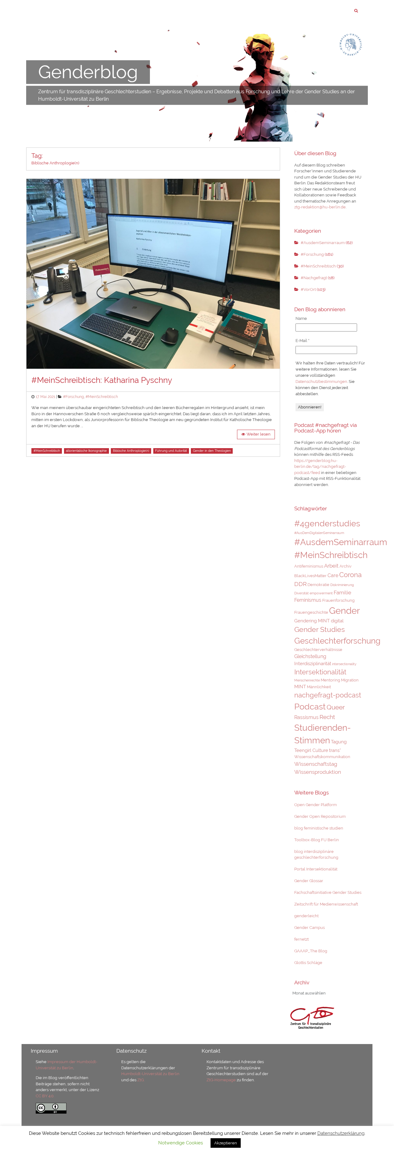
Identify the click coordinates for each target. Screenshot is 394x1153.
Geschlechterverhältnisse (318, 649)
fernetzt (301, 939)
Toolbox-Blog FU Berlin (316, 840)
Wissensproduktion (317, 772)
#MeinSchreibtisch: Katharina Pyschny (101, 380)
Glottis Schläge (308, 962)
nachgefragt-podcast (327, 695)
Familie (342, 592)
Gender (344, 610)
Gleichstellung (310, 656)
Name (301, 318)
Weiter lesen (259, 434)
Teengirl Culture (311, 750)
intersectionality (344, 664)
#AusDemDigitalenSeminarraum (319, 533)
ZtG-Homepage (222, 1080)
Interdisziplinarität (312, 663)
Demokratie (318, 584)
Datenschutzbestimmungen (321, 381)
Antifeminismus (308, 566)
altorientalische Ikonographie (86, 450)
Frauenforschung (338, 600)
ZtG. (140, 1080)
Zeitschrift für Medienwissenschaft (326, 904)
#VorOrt (308, 289)
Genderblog (88, 71)
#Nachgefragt (314, 277)
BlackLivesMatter (310, 575)
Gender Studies (319, 629)
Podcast (310, 706)
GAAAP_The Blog (310, 951)
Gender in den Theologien (212, 450)
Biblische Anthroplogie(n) (131, 450)
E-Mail (302, 340)
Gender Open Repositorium (320, 816)
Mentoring (330, 680)
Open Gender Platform (315, 804)
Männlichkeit (319, 687)
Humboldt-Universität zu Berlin (150, 1073)
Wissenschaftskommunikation (322, 756)
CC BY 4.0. (45, 1096)
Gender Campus (309, 927)
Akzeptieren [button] (225, 1143)
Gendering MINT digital (319, 620)
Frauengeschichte (311, 612)
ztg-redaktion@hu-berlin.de (320, 207)
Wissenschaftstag (315, 764)
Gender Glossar (308, 880)
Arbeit (331, 566)
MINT (300, 686)
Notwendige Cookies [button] (180, 1143)
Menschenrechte (307, 680)
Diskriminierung (342, 585)
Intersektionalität (320, 672)
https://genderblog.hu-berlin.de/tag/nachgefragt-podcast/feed (320, 466)
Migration (350, 680)
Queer (336, 707)
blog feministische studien (318, 828)
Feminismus (307, 600)
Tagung (339, 741)
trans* (335, 750)
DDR (300, 584)
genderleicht (306, 916)
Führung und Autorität (171, 450)
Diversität (301, 593)
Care (333, 575)
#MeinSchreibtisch (102, 397)
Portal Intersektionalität (315, 869)
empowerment (321, 593)
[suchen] (356, 10)
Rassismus (306, 717)
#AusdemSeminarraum (323, 242)
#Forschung (73, 397)
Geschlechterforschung (337, 640)
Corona (350, 575)
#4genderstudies (327, 523)
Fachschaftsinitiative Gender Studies (327, 892)
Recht (327, 717)
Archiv (346, 566)
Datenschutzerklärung (340, 1133)
